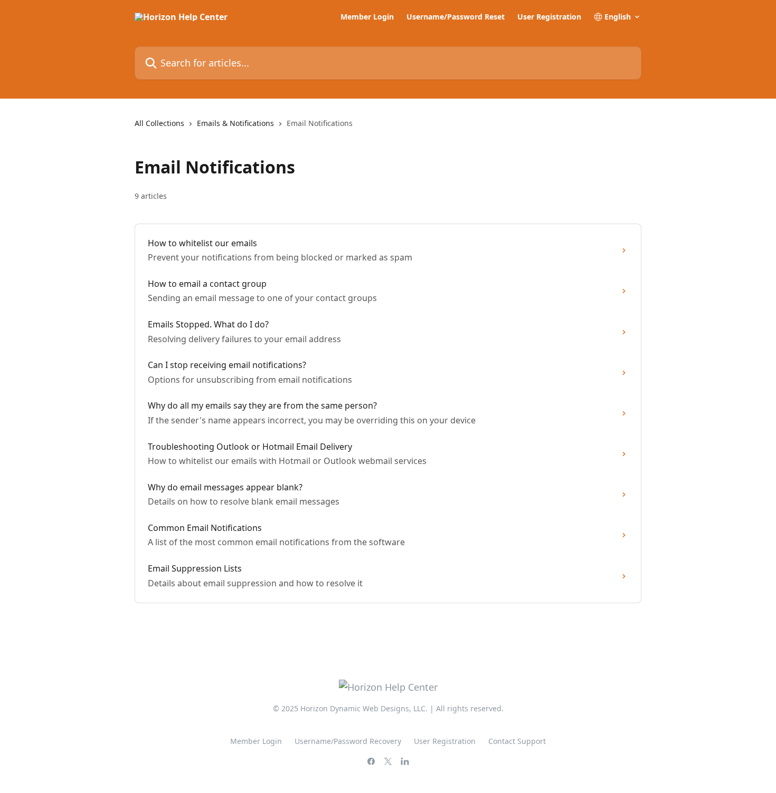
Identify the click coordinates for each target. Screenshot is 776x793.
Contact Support (517, 741)
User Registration (549, 17)
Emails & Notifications (235, 123)
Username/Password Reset (455, 17)
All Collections (159, 123)
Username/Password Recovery (348, 741)
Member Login (367, 17)
